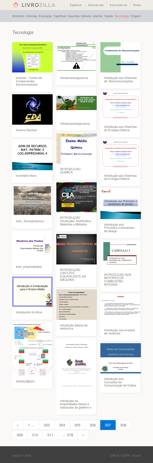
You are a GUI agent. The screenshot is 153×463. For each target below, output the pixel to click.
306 (93, 425)
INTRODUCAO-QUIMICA (70, 170)
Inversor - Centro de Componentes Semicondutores (29, 81)
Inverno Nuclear (26, 130)
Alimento (18, 16)
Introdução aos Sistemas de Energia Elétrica (120, 128)
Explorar (76, 5)
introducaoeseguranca (75, 123)
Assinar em (96, 5)
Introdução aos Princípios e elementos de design (119, 227)
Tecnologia (122, 16)
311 (50, 434)
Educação (45, 16)
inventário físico (26, 175)
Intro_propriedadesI (29, 266)
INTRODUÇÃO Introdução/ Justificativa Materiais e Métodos (75, 220)
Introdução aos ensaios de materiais (119, 332)
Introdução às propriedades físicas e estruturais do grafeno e (75, 404)
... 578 (68, 434)
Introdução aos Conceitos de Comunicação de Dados (120, 382)
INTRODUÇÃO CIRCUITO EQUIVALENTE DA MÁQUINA (73, 275)
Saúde (108, 16)
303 (47, 425)
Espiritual (60, 16)
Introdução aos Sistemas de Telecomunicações (120, 79)
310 (35, 434)
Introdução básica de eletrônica (74, 327)
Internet (98, 16)
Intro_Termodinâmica (30, 221)
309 (20, 434)
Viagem (136, 16)
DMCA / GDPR (120, 455)
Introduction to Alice (29, 312)
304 (62, 425)
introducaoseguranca (74, 78)
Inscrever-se (118, 5)
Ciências (31, 16)
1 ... (31, 425)
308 (123, 425)
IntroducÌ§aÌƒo (25, 381)
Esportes (73, 16)
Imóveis (86, 16)
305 (77, 425)
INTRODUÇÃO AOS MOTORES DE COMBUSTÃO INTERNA (117, 279)
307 (108, 425)
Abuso (136, 455)
